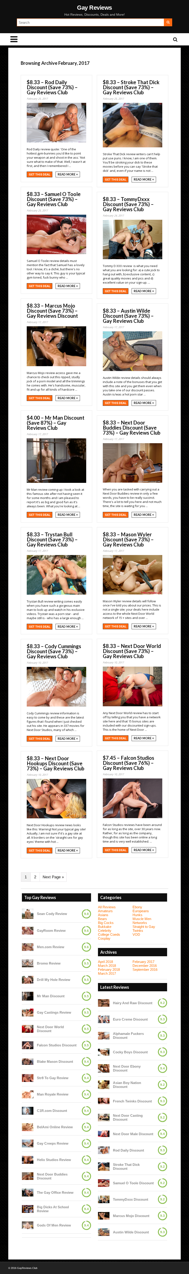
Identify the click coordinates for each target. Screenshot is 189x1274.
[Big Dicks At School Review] (27, 1209)
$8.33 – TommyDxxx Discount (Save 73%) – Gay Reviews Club (128, 204)
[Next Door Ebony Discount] (103, 1068)
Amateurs (105, 911)
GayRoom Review (51, 930)
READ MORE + (68, 174)
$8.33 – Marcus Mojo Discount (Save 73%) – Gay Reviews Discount (52, 311)
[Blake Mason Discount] (27, 1061)
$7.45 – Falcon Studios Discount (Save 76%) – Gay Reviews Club (128, 763)
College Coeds (109, 934)
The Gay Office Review (55, 1192)
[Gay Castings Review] (27, 1012)
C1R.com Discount (52, 1111)
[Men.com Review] (27, 947)
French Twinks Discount (132, 1101)
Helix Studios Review (54, 1160)
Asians (103, 915)
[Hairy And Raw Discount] (103, 1003)
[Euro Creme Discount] (103, 1019)
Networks (140, 923)
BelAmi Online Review (55, 1127)
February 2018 (109, 969)
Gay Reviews (94, 7)
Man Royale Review (52, 1094)
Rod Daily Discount (128, 1150)
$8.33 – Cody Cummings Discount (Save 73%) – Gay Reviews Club (54, 651)
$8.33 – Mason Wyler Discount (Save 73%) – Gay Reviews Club (128, 539)
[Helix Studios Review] (27, 1160)
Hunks (137, 915)
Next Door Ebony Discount (127, 1068)
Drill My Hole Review (53, 980)
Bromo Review (49, 963)
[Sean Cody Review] (27, 914)
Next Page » (53, 877)
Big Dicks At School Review (53, 1209)
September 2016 (145, 969)
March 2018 (107, 966)
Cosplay (104, 938)
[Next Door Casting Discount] (103, 1117)
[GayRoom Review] (27, 930)
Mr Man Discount (51, 996)
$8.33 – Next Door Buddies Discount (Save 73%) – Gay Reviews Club (131, 427)
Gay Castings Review (54, 1012)
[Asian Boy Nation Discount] (103, 1084)
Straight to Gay (144, 927)
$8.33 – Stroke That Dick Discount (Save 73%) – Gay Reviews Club (131, 87)
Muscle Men (142, 919)
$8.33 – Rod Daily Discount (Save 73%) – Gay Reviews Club (52, 87)
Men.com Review (50, 947)
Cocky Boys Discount (130, 1052)
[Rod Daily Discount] (103, 1150)
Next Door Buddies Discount (52, 1176)
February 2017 (143, 962)
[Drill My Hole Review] (27, 979)
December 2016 (145, 966)
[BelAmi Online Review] (27, 1127)
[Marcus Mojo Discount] (103, 1216)
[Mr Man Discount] (27, 996)
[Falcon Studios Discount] (27, 1045)
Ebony (137, 907)
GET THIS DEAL (39, 174)
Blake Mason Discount (55, 1061)
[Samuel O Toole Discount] (103, 1183)
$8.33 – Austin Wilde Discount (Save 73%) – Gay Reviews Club (128, 316)
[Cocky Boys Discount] (103, 1052)
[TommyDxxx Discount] (103, 1199)
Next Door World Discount (50, 1029)
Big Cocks (106, 923)
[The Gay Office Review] (27, 1192)
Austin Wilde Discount (131, 1232)
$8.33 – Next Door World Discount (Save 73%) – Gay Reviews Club (132, 651)
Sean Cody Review (52, 914)
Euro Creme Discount (130, 1019)
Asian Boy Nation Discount (127, 1085)
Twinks (138, 930)
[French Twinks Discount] (103, 1101)
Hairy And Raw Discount (132, 1003)
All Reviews (107, 907)
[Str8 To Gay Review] (27, 1078)
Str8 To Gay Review (52, 1078)
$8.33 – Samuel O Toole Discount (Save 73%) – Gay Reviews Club (54, 199)
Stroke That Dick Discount (126, 1166)
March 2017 (107, 973)
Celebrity (104, 930)
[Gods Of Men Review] (27, 1225)
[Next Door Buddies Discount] (27, 1176)
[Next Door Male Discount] (103, 1134)
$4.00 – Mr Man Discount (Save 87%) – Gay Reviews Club (55, 423)
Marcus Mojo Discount (131, 1216)
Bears (102, 919)
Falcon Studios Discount (57, 1045)
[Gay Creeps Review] (27, 1143)
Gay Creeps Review (52, 1143)
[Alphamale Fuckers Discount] (103, 1035)
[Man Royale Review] (27, 1094)
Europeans (141, 911)
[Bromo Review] (27, 963)
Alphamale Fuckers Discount (128, 1035)
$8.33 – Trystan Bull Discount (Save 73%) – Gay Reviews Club (52, 539)
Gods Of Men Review (54, 1225)
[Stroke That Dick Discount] (103, 1166)
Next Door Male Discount (133, 1134)
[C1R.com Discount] (27, 1110)
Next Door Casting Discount (128, 1117)
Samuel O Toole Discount (133, 1183)
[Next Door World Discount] (27, 1029)
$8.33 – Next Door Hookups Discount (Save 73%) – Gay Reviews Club (55, 763)
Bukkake (104, 927)
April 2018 (105, 962)
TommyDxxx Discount (130, 1199)
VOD (136, 934)
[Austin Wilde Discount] (103, 1232)
